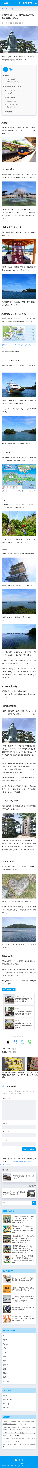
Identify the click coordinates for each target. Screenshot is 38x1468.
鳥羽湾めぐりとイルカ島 (13, 86)
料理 (4, 1360)
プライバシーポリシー (18, 1463)
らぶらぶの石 (11, 107)
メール (5, 1132)
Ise (4, 1335)
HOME (20, 1460)
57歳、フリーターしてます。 (19, 3)
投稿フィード (8, 1399)
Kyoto (5, 1340)
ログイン (6, 1395)
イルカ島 (9, 93)
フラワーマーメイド (13, 90)
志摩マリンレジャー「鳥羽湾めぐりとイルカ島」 (17, 345)
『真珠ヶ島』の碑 (12, 104)
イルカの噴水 (11, 79)
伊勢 (9, 1052)
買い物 (5, 1373)
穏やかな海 (8, 112)
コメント (6, 1099)
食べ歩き (6, 1381)
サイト (4, 1140)
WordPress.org (8, 1408)
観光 (14, 1052)
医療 (4, 1356)
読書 (4, 1369)
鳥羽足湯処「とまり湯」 (14, 82)
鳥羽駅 (7, 75)
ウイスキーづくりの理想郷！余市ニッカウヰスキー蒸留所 (19, 1444)
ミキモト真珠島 (10, 98)
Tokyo (5, 1344)
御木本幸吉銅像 (11, 102)
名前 (4, 1123)
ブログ (5, 1348)
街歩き (14, 1049)
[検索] (34, 1203)
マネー (5, 1352)
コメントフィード (9, 1404)
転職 (4, 1377)
